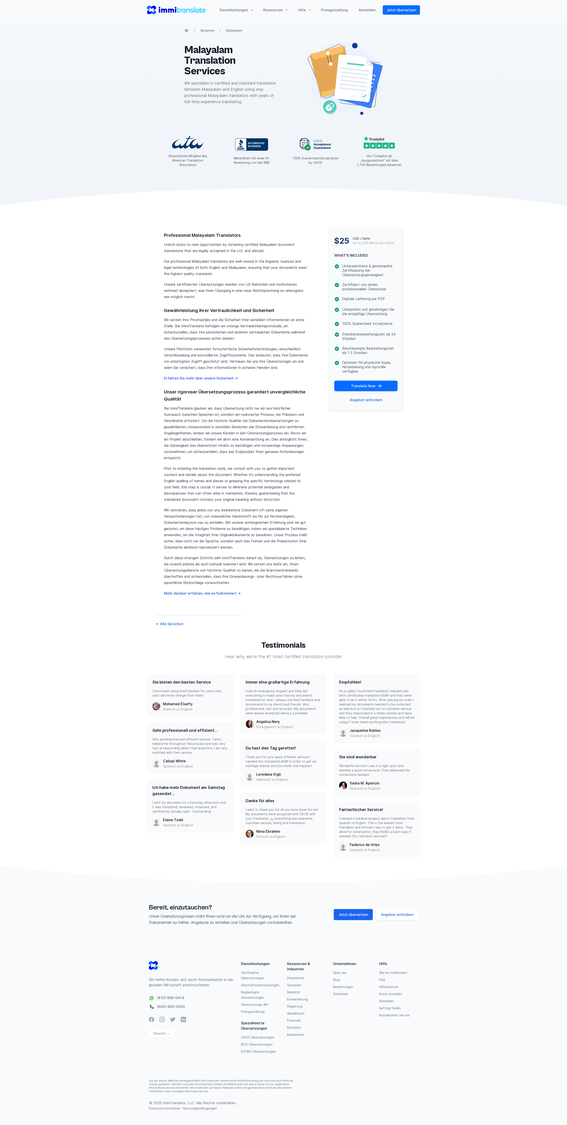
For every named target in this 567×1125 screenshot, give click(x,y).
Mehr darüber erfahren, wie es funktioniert (202, 593)
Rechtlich (294, 1027)
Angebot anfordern (366, 400)
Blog (336, 980)
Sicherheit (340, 994)
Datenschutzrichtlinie (165, 1108)
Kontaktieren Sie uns (394, 1015)
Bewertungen (343, 987)
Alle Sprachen (169, 624)
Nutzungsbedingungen (200, 1108)
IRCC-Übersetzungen (257, 1044)
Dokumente (295, 978)
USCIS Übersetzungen (257, 1037)
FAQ (382, 980)
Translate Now (363, 386)
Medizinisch (295, 1034)
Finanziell (294, 1020)
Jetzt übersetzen (401, 10)
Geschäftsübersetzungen (260, 985)
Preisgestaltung (334, 10)
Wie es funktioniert (393, 973)
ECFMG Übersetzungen (258, 1051)
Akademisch (296, 1013)
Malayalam (234, 30)
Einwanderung (297, 999)
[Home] (186, 30)
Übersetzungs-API (254, 1004)
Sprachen (207, 30)
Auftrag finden (390, 1008)
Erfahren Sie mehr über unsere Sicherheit (201, 378)
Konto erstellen (390, 994)
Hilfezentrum (388, 987)
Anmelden (367, 10)
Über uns (339, 973)
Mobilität (293, 992)
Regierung (294, 1006)
